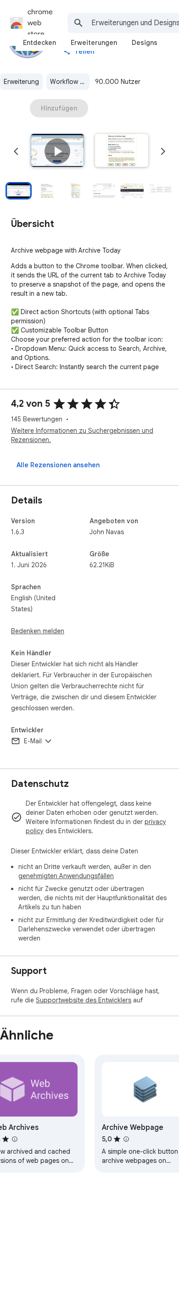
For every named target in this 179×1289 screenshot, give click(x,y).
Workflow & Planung (70, 81)
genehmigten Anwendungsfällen (66, 876)
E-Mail (33, 741)
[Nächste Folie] (163, 151)
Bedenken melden (37, 631)
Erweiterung (21, 81)
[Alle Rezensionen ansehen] (58, 465)
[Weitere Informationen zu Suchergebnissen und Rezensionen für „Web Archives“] (15, 1139)
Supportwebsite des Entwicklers (83, 1000)
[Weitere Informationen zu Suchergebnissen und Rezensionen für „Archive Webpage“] (126, 1139)
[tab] (39, 42)
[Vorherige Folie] (16, 151)
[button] (57, 151)
